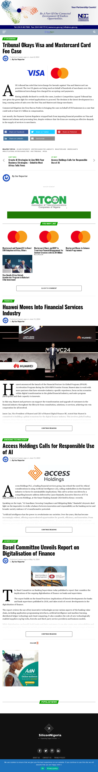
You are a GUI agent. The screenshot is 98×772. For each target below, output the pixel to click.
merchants (73, 149)
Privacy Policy (59, 757)
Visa (45, 151)
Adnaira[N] (33, 643)
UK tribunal (36, 151)
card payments (24, 149)
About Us (36, 757)
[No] (95, 765)
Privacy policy (52, 768)
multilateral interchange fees (16, 151)
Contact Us (47, 757)
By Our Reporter (18, 59)
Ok (43, 768)
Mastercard (61, 149)
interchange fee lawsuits (43, 149)
